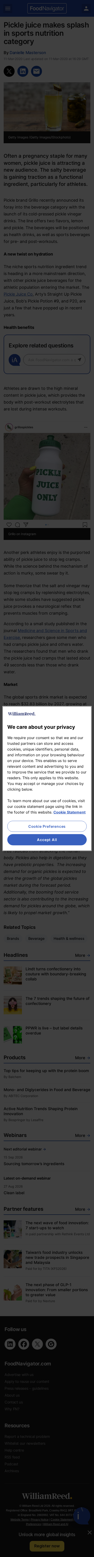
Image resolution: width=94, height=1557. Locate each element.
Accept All (47, 839)
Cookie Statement (69, 812)
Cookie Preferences (47, 826)
